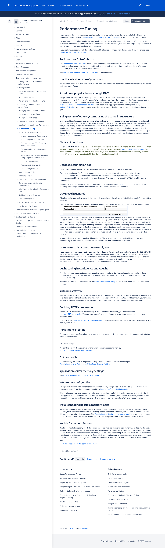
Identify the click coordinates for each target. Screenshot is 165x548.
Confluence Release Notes (26, 226)
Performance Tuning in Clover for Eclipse (124, 495)
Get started (20, 27)
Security (131, 541)
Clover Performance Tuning (118, 499)
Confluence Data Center (25, 217)
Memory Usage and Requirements (34, 136)
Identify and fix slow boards (119, 487)
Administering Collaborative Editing (32, 179)
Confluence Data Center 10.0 (31, 20)
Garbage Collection (67, 107)
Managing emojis (25, 176)
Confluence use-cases (24, 74)
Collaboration (21, 52)
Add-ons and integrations (26, 71)
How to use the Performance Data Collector (80, 72)
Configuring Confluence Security (31, 121)
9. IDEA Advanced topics (117, 474)
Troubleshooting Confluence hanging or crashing (101, 37)
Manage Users (24, 88)
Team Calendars (22, 67)
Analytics (19, 56)
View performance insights (118, 482)
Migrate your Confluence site (27, 213)
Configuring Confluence (27, 118)
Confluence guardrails (29, 168)
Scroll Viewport (84, 528)
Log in (147, 5)
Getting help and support (26, 230)
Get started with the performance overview (124, 514)
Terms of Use (120, 541)
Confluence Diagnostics (30, 161)
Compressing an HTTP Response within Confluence (80, 487)
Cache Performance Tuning (31, 132)
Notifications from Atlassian (29, 195)
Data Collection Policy (26, 172)
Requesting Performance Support (34, 139)
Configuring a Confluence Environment (33, 125)
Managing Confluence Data (29, 114)
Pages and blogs (22, 34)
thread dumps (122, 184)
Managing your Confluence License (32, 110)
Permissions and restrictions (27, 63)
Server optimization (115, 478)
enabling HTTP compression (71, 314)
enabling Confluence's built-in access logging (77, 350)
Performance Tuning (26, 129)
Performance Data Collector (74, 64)
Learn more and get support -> (118, 14)
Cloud (127, 21)
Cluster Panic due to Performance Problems (77, 105)
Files (18, 38)
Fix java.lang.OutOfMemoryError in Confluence (81, 375)
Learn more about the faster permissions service (78, 444)
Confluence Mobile (23, 42)
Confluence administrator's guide (29, 78)
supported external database (133, 149)
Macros (19, 45)
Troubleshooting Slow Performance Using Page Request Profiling (85, 364)
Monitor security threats (27, 206)
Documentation (48, 5)
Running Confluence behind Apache (114, 389)
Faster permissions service (31, 165)
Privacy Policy (106, 541)
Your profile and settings (25, 49)
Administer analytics (26, 199)
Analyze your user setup (117, 504)
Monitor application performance (31, 202)
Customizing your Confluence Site (31, 101)
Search (140, 5)
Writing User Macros (26, 97)
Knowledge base (65, 5)
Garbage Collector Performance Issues (75, 491)
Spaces (19, 31)
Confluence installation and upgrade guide (32, 210)
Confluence (72, 528)
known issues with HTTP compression (87, 320)
